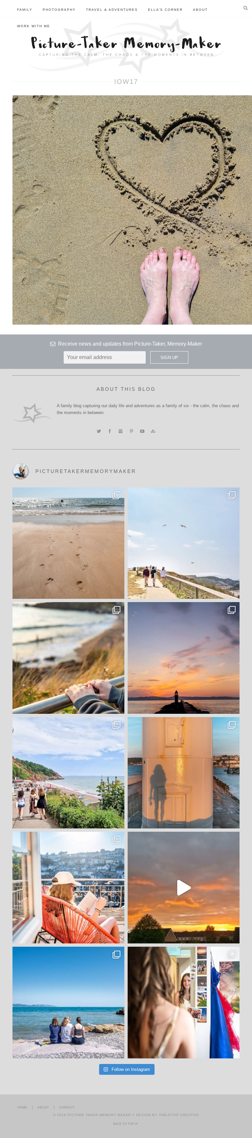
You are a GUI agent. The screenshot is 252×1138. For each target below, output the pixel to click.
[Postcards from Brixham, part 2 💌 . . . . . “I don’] (68, 773)
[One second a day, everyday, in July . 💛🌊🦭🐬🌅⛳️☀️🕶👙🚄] (184, 887)
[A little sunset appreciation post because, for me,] (184, 658)
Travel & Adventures (112, 9)
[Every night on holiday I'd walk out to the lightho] (184, 773)
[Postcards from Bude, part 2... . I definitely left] (68, 543)
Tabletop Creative (179, 1115)
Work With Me (33, 26)
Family (24, 9)
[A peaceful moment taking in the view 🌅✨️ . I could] (68, 658)
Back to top (124, 1124)
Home (22, 1107)
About (200, 9)
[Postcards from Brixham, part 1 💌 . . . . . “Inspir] (68, 1002)
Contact (66, 1107)
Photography (59, 9)
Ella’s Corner (165, 9)
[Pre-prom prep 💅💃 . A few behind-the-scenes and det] (184, 1002)
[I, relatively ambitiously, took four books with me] (68, 887)
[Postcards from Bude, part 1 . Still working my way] (184, 543)
